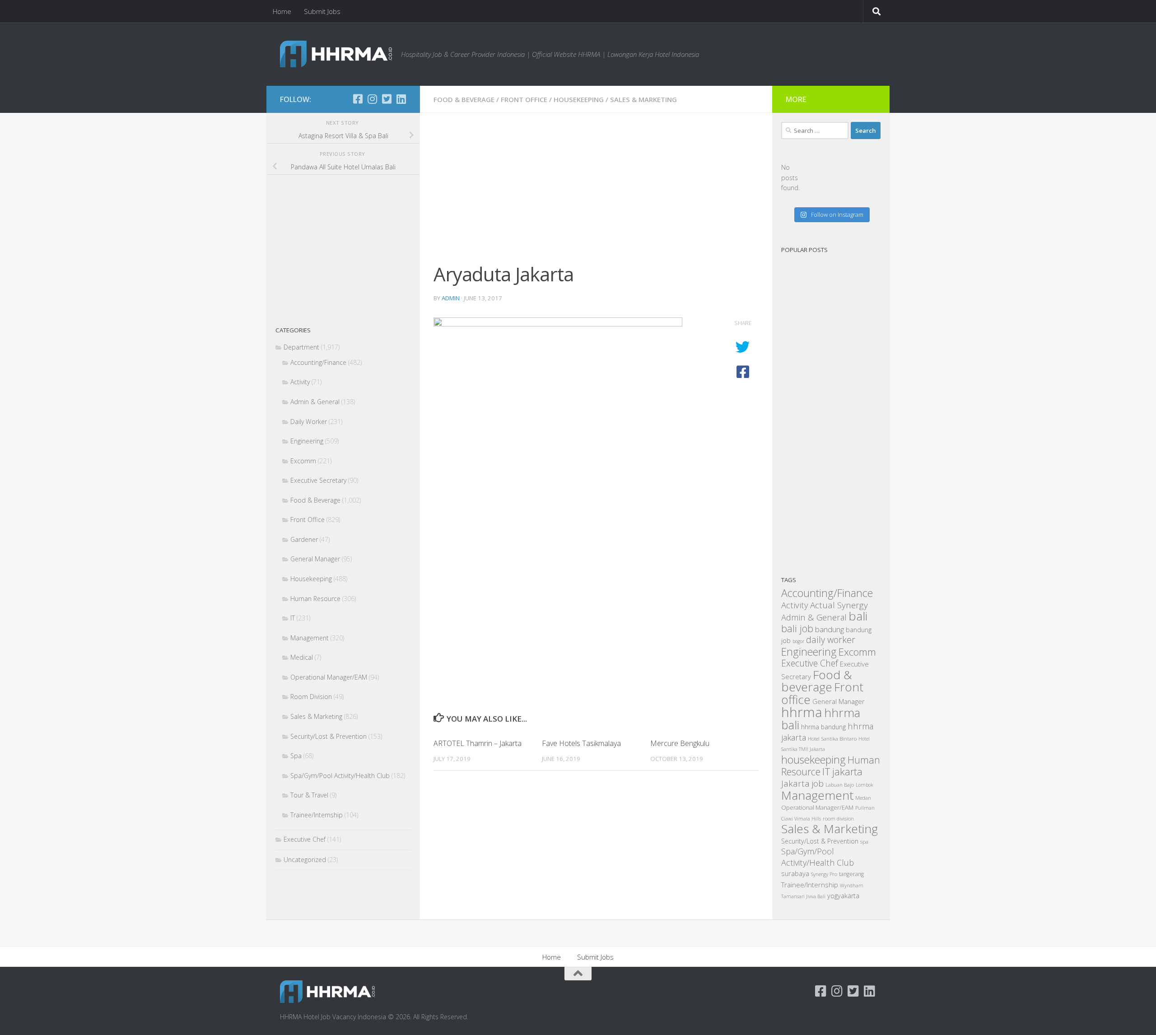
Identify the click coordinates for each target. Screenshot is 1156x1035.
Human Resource (315, 598)
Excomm (303, 461)
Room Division (311, 696)
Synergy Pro (824, 874)
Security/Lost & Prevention (328, 736)
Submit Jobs (322, 11)
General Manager (315, 559)
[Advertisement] (596, 193)
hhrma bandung (823, 727)
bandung (829, 629)
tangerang (851, 874)
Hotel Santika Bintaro (832, 738)
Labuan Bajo (839, 784)
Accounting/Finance (318, 362)
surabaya (795, 873)
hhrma (801, 712)
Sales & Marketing (643, 99)
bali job (797, 628)
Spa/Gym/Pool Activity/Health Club (340, 775)
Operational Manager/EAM (328, 677)
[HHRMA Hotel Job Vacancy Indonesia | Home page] (336, 54)
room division (838, 818)
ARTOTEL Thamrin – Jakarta (478, 743)
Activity (300, 382)
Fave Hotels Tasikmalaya (581, 743)
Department (301, 347)
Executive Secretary (318, 480)
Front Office (524, 99)
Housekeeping (579, 99)
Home (282, 11)
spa (864, 841)
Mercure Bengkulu (679, 743)
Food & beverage (816, 681)
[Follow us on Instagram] (372, 98)
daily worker (830, 640)
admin (451, 298)
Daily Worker (308, 421)
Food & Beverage (464, 99)
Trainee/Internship (316, 815)
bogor (798, 641)
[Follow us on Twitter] (386, 98)
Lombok (864, 785)
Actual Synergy (839, 605)
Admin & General (315, 401)
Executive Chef (305, 839)
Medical (301, 657)
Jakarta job (802, 783)
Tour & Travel (309, 795)
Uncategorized (305, 859)
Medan (863, 797)
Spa (296, 755)
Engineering (306, 441)
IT (292, 618)
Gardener (304, 539)
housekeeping (813, 759)
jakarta (847, 771)
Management (309, 638)
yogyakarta (843, 895)
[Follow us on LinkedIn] (401, 98)
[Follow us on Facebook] (357, 98)
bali (857, 616)
